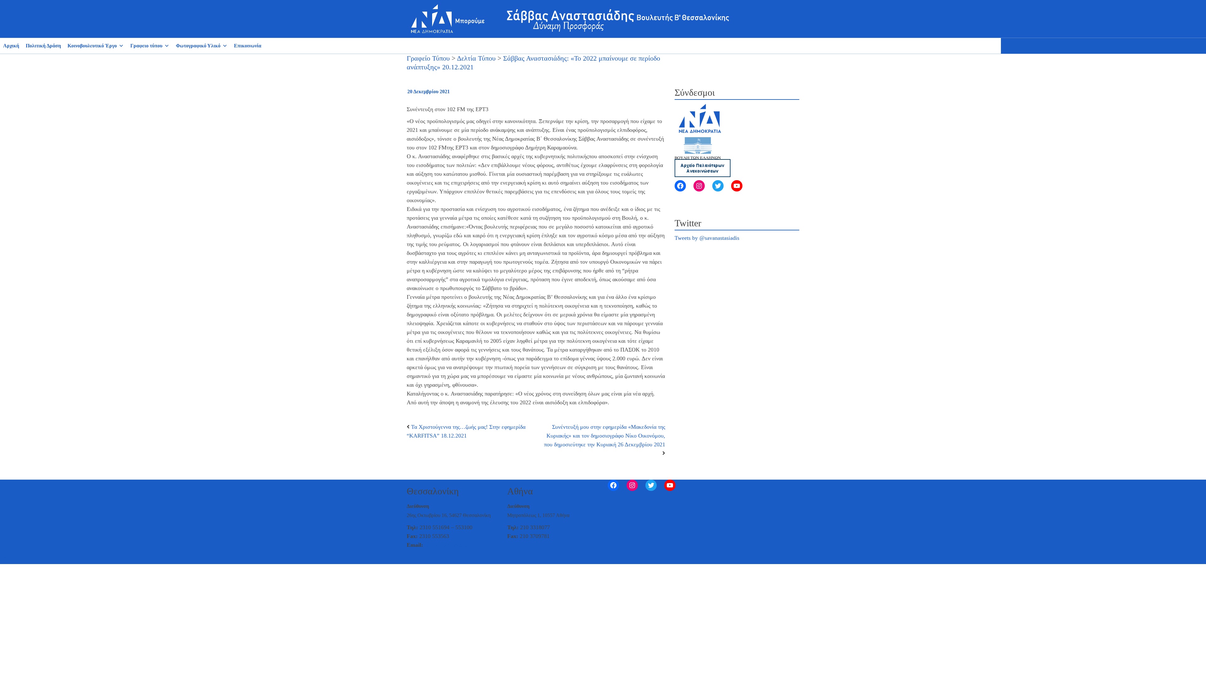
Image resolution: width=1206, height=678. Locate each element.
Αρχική (11, 45)
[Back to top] (5, 558)
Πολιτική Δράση (43, 45)
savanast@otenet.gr (447, 545)
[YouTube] (736, 185)
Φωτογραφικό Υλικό (198, 45)
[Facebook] (680, 185)
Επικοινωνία (247, 45)
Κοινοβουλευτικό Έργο (92, 45)
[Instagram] (699, 185)
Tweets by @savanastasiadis (707, 238)
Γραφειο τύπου (146, 45)
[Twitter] (718, 185)
